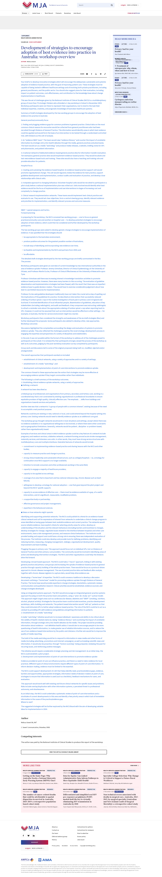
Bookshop (67, 13)
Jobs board (80, 840)
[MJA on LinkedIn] (34, 835)
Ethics (117, 44)
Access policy (81, 837)
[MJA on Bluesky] (28, 835)
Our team (55, 833)
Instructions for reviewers (85, 830)
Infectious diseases (122, 92)
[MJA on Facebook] (23, 835)
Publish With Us (134, 13)
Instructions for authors (85, 827)
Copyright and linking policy (87, 846)
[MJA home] (30, 828)
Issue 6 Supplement (35, 42)
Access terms (74, 846)
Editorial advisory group (59, 837)
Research (50, 789)
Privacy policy (56, 846)
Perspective (51, 771)
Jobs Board (77, 13)
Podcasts (59, 13)
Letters (124, 44)
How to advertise (82, 833)
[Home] (45, 5)
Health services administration (31, 38)
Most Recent (49, 13)
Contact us (55, 830)
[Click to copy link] (105, 74)
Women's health (120, 59)
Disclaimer (65, 846)
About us (55, 827)
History (54, 840)
